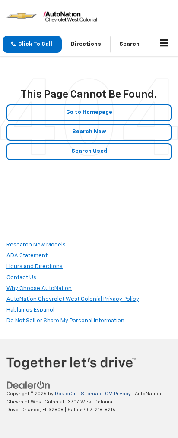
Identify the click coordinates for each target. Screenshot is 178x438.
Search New (89, 132)
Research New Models (36, 245)
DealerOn (66, 393)
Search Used (89, 151)
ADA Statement (27, 255)
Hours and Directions (34, 266)
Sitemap (91, 393)
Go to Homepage (89, 112)
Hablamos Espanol (30, 310)
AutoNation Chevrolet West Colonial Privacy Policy (72, 299)
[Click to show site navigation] (164, 44)
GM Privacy (118, 393)
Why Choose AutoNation (39, 288)
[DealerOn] (28, 385)
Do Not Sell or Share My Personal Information (65, 321)
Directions (86, 44)
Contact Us (21, 277)
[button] (32, 44)
